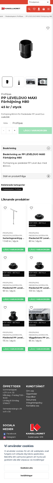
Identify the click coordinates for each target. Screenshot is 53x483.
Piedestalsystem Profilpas (14, 16)
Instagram (11, 437)
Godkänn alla (26, 468)
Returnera (31, 400)
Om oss (30, 391)
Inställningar (27, 475)
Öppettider (31, 394)
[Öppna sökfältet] (29, 9)
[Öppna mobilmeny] (48, 9)
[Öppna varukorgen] (43, 9)
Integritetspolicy (34, 402)
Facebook (11, 433)
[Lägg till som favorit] (34, 9)
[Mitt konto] (38, 9)
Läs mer (6, 117)
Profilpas (6, 94)
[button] (47, 28)
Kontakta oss (32, 405)
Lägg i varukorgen (13, 249)
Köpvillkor (31, 397)
